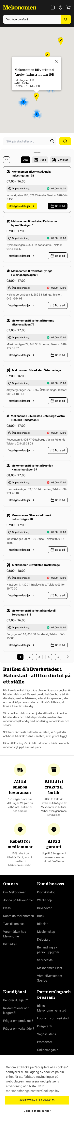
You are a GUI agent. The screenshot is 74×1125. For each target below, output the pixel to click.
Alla (25, 159)
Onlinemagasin (47, 1050)
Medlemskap (46, 931)
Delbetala (43, 939)
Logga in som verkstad (53, 1018)
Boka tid (60, 206)
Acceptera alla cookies (37, 1100)
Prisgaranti (44, 1026)
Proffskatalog (46, 892)
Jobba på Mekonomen (19, 900)
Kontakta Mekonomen (18, 916)
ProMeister (44, 1042)
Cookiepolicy (50, 1091)
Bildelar (42, 924)
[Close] (56, 61)
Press (7, 908)
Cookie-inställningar (37, 1110)
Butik (40, 916)
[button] (36, 96)
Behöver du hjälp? (15, 1000)
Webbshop (44, 900)
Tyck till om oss (13, 924)
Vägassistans (46, 1034)
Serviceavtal (45, 960)
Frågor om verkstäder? (18, 1028)
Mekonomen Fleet (49, 968)
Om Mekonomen (14, 892)
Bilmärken (10, 944)
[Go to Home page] (19, 7)
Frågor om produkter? (18, 1021)
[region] (37, 1090)
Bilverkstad (44, 908)
